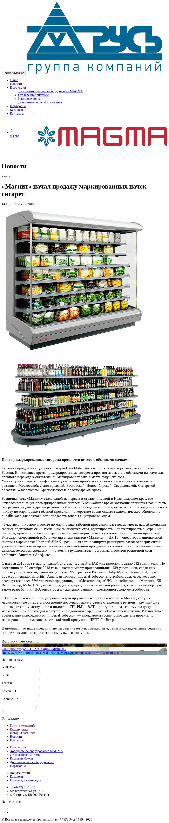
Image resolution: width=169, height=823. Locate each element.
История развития (22, 733)
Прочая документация (25, 780)
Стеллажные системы (33, 95)
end (17, 136)
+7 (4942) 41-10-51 (23, 787)
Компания (9, 691)
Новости (16, 84)
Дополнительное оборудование (40, 102)
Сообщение (10, 699)
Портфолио (18, 106)
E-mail (6, 674)
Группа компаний (22, 725)
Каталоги (16, 109)
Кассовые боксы (29, 98)
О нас (14, 80)
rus (12, 136)
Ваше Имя (9, 666)
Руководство (19, 729)
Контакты (17, 113)
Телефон (8, 683)
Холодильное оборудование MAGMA (36, 751)
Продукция (18, 87)
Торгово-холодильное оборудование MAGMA (50, 91)
